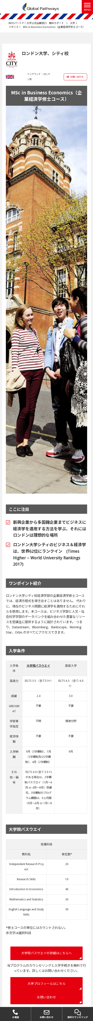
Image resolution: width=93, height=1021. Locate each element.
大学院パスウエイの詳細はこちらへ (46, 953)
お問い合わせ (77, 77)
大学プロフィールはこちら (46, 983)
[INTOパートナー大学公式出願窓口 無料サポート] (41, 6)
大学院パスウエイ (38, 665)
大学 (72, 23)
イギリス (14, 27)
